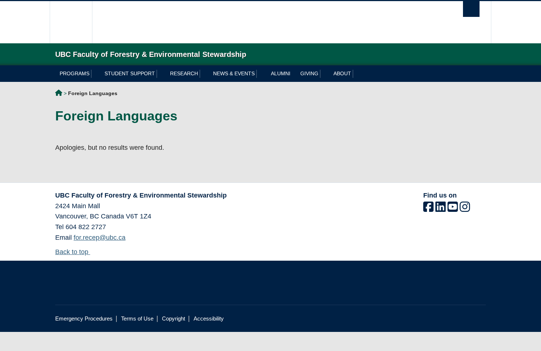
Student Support (130, 73)
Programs (74, 73)
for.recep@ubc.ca (99, 237)
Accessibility (209, 318)
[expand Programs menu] (95, 74)
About (342, 73)
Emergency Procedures (84, 318)
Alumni (280, 73)
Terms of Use (137, 318)
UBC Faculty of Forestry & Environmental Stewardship (58, 94)
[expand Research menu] (204, 74)
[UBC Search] (471, 9)
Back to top (72, 252)
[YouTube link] (453, 209)
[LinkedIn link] (440, 209)
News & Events (234, 73)
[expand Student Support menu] (161, 74)
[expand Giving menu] (324, 74)
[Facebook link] (428, 209)
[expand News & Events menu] (260, 74)
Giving (309, 73)
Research (184, 73)
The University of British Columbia (71, 22)
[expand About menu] (357, 74)
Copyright (173, 318)
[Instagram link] (465, 209)
